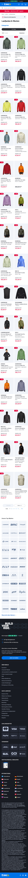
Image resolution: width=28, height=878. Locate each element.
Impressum (4, 667)
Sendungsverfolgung (6, 704)
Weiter (19, 505)
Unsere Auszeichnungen (7, 674)
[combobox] (17, 33)
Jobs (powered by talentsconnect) (9, 672)
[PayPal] (6, 736)
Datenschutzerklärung (6, 680)
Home (3, 14)
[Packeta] (22, 754)
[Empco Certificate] (6, 765)
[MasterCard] (6, 729)
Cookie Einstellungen (6, 682)
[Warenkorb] (25, 4)
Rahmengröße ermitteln (7, 706)
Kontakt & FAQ (5, 693)
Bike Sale (7, 11)
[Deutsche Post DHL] (6, 747)
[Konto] (22, 4)
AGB (3, 676)
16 (21, 508)
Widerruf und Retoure (6, 696)
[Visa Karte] (14, 729)
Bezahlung (4, 702)
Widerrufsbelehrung (6, 678)
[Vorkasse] (22, 736)
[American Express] (22, 729)
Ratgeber (4, 717)
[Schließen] (25, 16)
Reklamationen (5, 698)
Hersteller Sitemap (6, 709)
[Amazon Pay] (14, 736)
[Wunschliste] (19, 4)
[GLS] (6, 754)
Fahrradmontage (5, 715)
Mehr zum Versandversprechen (17, 850)
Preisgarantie (4, 713)
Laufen (6, 14)
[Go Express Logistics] (14, 754)
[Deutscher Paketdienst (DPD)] (14, 747)
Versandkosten (5, 700)
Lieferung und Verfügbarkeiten (8, 711)
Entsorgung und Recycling (7, 685)
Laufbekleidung (12, 14)
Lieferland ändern (19, 815)
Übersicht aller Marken (8, 615)
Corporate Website (6, 669)
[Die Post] (22, 747)
